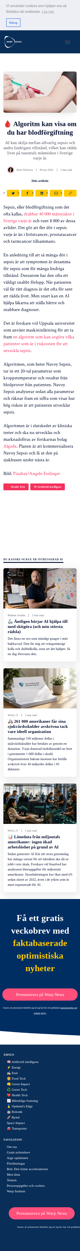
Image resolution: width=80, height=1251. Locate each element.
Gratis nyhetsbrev (18, 1152)
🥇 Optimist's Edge (20, 1106)
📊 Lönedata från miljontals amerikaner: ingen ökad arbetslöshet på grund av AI (34, 841)
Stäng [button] (13, 22)
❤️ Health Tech (16, 486)
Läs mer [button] (48, 11)
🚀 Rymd (13, 1117)
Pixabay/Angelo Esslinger (36, 473)
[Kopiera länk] (70, 193)
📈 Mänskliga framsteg (22, 1100)
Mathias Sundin (16, 615)
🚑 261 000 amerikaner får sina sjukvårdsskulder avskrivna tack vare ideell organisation (38, 726)
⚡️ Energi (13, 1067)
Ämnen (12, 1180)
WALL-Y (13, 715)
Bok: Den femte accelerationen (27, 1169)
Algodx (10, 446)
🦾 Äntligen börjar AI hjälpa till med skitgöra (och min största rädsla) (38, 626)
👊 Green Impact (18, 1084)
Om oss (12, 1147)
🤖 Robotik (14, 1112)
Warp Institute (16, 1191)
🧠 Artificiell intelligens (48, 486)
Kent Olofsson (25, 169)
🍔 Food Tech (16, 1078)
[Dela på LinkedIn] (41, 193)
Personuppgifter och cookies (26, 1185)
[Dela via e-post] (56, 193)
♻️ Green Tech (17, 1089)
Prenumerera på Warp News (40, 994)
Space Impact (16, 1123)
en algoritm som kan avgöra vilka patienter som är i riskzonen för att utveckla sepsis (38, 343)
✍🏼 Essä (12, 1073)
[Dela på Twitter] (13, 193)
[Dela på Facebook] (27, 193)
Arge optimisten (17, 1158)
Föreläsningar (16, 1163)
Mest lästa (13, 1174)
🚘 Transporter (17, 1128)
